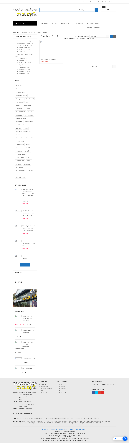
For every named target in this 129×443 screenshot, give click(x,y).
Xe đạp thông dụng (22, 49)
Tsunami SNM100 (21, 154)
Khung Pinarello (28, 121)
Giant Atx (33, 421)
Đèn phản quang (20, 177)
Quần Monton (20, 144)
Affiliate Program (45, 390)
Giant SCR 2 (47, 423)
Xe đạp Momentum (77, 421)
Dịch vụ (54, 23)
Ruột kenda (19, 151)
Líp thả (18, 125)
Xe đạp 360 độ (65, 23)
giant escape (27, 105)
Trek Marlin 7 (105, 421)
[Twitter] (96, 392)
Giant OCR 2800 (56, 423)
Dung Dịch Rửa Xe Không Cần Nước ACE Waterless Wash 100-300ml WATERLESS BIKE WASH (28, 194)
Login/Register (84, 1)
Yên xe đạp (19, 174)
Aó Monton (19, 85)
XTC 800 (30, 170)
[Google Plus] (99, 392)
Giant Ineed (19, 108)
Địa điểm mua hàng (93, 23)
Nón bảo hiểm (87, 421)
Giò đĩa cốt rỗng (28, 115)
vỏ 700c (29, 161)
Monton (25, 125)
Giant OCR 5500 (29, 423)
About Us (43, 384)
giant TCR (30, 112)
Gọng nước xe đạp (21, 118)
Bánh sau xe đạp (20, 89)
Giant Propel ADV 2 (67, 423)
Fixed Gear (39, 421)
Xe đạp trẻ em (21, 73)
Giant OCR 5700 (38, 423)
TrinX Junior (54, 421)
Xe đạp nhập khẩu (22, 69)
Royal (27, 144)
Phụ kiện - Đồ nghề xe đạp (23, 131)
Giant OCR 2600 (87, 423)
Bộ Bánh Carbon (20, 92)
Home (14, 1)
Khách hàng (79, 23)
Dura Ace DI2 (30, 99)
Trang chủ (16, 32)
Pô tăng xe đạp (20, 141)
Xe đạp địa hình (88, 418)
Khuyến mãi (45, 23)
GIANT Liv (28, 108)
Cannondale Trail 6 (18, 423)
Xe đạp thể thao (21, 71)
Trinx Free (46, 421)
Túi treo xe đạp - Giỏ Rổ (22, 157)
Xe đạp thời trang (22, 47)
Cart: (107, 9)
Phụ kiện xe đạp (68, 418)
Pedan (26, 128)
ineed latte (19, 121)
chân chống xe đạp (21, 95)
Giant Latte (26, 421)
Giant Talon (68, 421)
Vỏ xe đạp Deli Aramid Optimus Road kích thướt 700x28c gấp (28, 228)
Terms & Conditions (46, 388)
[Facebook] (93, 392)
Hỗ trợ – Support (93, 28)
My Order (61, 384)
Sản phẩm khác (21, 58)
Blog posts (93, 1)
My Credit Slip (62, 388)
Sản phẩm (20, 52)
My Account (112, 1)
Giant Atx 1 (61, 421)
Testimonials (44, 386)
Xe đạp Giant (32, 418)
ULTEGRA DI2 (20, 161)
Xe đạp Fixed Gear (22, 62)
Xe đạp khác (20, 60)
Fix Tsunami (19, 102)
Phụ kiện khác (20, 134)
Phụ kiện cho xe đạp (22, 45)
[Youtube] (102, 392)
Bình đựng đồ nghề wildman (49, 59)
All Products (24, 265)
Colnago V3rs (20, 99)
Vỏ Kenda (18, 164)
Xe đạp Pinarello (20, 170)
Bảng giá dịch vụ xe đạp (23, 43)
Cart (106, 1)
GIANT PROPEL (20, 112)
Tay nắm (27, 151)
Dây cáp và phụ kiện (22, 41)
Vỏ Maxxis (27, 164)
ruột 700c (27, 147)
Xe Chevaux (19, 167)
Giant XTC (19, 115)
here (93, 386)
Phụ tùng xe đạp (21, 67)
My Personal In (63, 393)
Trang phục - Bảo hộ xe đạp (25, 54)
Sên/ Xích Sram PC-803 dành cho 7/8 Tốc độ (28, 243)
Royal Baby (19, 147)
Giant (26, 102)
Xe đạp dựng (59, 418)
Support (100, 1)
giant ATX (18, 105)
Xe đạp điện (20, 65)
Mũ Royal (18, 128)
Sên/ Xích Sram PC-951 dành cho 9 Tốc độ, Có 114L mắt (28, 213)
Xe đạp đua (96, 418)
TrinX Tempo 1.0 (77, 423)
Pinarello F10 (19, 138)
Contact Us (44, 393)
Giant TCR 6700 (97, 423)
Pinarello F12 (29, 138)
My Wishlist (62, 386)
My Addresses (63, 390)
